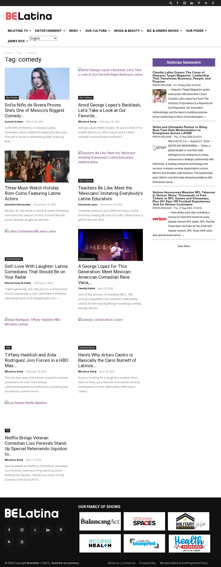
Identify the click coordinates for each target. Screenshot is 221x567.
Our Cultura (96, 31)
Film (8, 347)
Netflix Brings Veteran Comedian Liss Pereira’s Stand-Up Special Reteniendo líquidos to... (36, 446)
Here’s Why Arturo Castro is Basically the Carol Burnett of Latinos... (107, 360)
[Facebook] (177, 3)
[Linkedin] (191, 3)
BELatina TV (18, 31)
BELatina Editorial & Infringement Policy (184, 563)
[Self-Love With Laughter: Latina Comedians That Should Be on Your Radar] (37, 245)
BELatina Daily (87, 121)
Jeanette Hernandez (18, 204)
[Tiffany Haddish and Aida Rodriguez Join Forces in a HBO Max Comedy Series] (37, 333)
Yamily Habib (86, 288)
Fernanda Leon (87, 204)
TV (7, 430)
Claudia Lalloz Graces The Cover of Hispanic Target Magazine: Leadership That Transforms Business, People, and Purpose (182, 77)
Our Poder (195, 31)
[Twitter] (213, 3)
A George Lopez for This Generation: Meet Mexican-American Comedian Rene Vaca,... (105, 274)
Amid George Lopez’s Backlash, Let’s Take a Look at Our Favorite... (109, 110)
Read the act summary (65, 563)
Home (8, 53)
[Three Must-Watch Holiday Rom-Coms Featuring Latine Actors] (37, 167)
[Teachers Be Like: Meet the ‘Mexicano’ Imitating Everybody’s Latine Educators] (110, 167)
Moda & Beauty (127, 31)
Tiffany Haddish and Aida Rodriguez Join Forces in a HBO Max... (36, 360)
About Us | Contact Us (121, 563)
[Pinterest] (199, 3)
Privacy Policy (147, 563)
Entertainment (48, 31)
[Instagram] (184, 3)
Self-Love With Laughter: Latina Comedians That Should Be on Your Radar (36, 272)
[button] (171, 3)
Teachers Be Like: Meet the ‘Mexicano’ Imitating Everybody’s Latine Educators (110, 193)
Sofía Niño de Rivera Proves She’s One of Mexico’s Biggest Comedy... (34, 110)
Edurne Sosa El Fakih (18, 282)
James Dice (16, 41)
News (73, 31)
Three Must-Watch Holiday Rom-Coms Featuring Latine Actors (33, 193)
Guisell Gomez (14, 121)
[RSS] (206, 3)
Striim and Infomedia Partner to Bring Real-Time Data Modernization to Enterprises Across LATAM (180, 130)
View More (184, 246)
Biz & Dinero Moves (163, 31)
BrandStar (33, 563)
